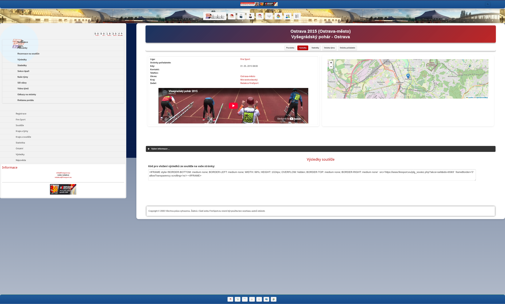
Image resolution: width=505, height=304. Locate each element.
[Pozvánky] (245, 299)
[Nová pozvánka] (237, 299)
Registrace (21, 113)
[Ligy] (297, 16)
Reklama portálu (25, 100)
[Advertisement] (320, 136)
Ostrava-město (247, 76)
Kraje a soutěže (35, 136)
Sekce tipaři (23, 71)
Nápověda (33, 160)
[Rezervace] (252, 299)
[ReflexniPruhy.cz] (63, 189)
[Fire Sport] (214, 16)
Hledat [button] (488, 4)
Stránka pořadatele (347, 48)
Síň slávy (22, 83)
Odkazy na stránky (26, 94)
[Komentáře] (269, 16)
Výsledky (303, 48)
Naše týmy (22, 77)
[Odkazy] (260, 16)
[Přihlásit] (241, 16)
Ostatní (31, 148)
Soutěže (32, 125)
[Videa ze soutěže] (266, 299)
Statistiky (315, 48)
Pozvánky (22, 48)
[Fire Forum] (288, 16)
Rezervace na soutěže (28, 54)
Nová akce (22, 42)
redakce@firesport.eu (63, 177)
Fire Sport (245, 59)
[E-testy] (278, 16)
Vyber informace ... (172, 149)
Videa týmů (23, 88)
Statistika (32, 142)
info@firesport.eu (63, 173)
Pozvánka (290, 48)
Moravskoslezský (248, 79)
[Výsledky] (259, 299)
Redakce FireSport (249, 83)
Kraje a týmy (34, 131)
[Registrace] (250, 16)
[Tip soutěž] (273, 299)
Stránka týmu (329, 48)
